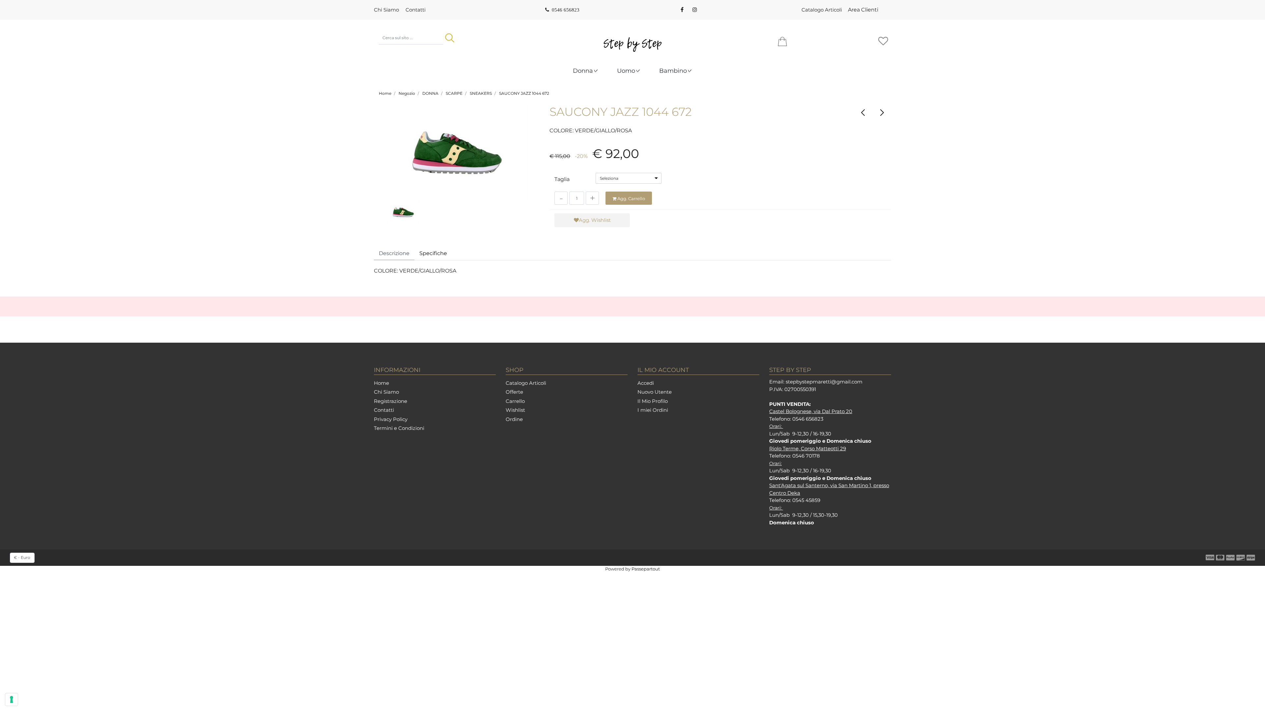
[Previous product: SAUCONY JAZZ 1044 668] (863, 112)
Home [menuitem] (381, 383)
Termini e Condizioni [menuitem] (399, 428)
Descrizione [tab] (394, 253)
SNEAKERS (481, 93)
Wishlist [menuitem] (515, 410)
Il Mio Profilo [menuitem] (652, 401)
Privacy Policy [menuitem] (391, 419)
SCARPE (454, 93)
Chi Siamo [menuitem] (386, 10)
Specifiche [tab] (433, 253)
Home (385, 93)
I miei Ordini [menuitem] (652, 410)
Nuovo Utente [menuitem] (654, 392)
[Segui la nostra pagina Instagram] (694, 10)
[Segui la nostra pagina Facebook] (682, 10)
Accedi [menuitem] (645, 383)
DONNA (430, 93)
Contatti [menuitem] (416, 10)
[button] (449, 37)
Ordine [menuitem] (514, 419)
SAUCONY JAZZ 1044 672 (524, 93)
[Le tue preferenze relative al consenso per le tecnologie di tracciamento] (11, 699)
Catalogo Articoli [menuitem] (821, 10)
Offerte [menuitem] (514, 392)
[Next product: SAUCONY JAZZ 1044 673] (881, 112)
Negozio (407, 93)
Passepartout (646, 568)
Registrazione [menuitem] (390, 401)
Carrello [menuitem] (515, 401)
